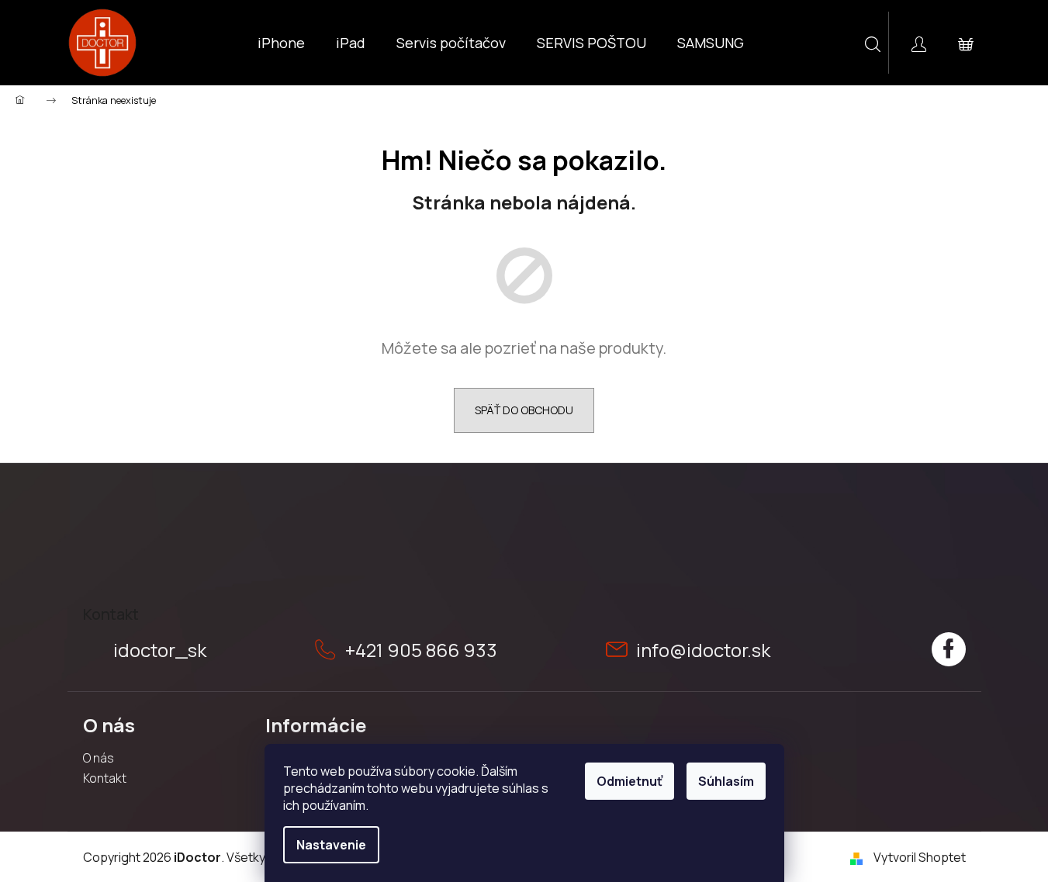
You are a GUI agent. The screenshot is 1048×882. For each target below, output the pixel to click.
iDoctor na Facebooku (949, 649)
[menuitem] (281, 43)
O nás (98, 757)
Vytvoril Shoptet (919, 857)
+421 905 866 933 (421, 649)
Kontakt (104, 778)
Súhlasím (726, 781)
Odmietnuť (629, 781)
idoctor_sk (159, 649)
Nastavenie (331, 844)
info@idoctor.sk (703, 649)
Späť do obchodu (524, 410)
